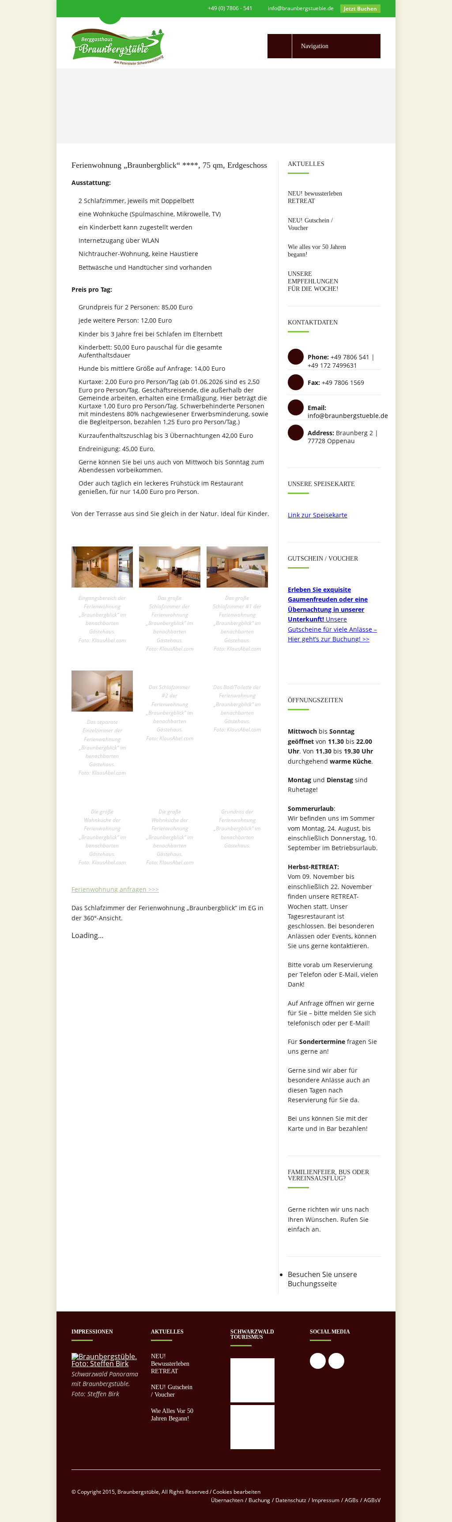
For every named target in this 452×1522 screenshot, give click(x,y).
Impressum (325, 1500)
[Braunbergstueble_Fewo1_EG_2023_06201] (102, 585)
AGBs (351, 1500)
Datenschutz (290, 1500)
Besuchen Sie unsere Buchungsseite (322, 1279)
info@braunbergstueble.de (301, 8)
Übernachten (227, 1500)
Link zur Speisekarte (317, 515)
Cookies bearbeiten (236, 1492)
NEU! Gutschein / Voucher (171, 1391)
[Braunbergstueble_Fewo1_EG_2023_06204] (237, 585)
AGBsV (372, 1500)
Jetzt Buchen (360, 8)
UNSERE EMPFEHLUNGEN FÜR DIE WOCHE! (313, 281)
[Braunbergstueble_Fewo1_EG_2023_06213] (102, 709)
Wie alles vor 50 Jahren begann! (172, 1415)
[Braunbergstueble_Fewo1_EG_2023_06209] (169, 585)
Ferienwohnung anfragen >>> (115, 889)
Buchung (259, 1500)
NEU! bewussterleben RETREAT (315, 197)
